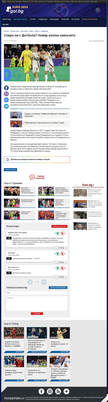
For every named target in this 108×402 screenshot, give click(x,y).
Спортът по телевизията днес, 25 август (59, 344)
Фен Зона (20, 380)
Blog (76, 1)
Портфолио (99, 397)
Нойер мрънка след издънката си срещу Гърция (44, 123)
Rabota (67, 1)
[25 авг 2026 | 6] (37, 333)
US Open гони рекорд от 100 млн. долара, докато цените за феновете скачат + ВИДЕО (59, 373)
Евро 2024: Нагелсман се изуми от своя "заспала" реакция (27, 190)
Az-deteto (72, 1)
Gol (32, 1)
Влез (52, 287)
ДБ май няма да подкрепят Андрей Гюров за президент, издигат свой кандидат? (88, 227)
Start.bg (80, 1)
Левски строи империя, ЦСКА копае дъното (14, 372)
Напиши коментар (40, 177)
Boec (96, 1)
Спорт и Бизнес (63, 380)
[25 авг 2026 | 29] (14, 361)
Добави (37, 313)
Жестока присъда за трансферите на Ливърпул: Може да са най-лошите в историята (36, 344)
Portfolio (68, 399)
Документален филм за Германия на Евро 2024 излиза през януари (61, 190)
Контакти (62, 397)
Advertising (61, 399)
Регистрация (60, 287)
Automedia (56, 1)
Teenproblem (50, 1)
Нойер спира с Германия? (26, 212)
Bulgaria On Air (26, 1)
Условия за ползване (88, 397)
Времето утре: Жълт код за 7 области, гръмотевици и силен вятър (95, 192)
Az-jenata (40, 1)
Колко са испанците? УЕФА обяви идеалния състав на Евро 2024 (61, 215)
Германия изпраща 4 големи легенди (27, 200)
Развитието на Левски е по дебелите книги (37, 372)
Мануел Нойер (10, 169)
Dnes (13, 1)
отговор (61, 248)
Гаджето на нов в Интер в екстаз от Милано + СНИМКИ (12, 344)
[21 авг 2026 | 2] (60, 361)
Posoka (92, 1)
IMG (4, 1)
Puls (45, 1)
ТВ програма (64, 352)
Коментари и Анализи (38, 352)
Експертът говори (40, 380)
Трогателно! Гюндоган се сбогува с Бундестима (59, 202)
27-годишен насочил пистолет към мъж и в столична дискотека (95, 214)
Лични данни (76, 399)
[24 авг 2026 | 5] (37, 361)
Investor (9, 1)
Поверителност (76, 397)
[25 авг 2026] (14, 333)
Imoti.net (62, 1)
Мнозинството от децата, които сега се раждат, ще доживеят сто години (95, 204)
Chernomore (86, 1)
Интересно (19, 352)
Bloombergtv (19, 1)
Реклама (68, 397)
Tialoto (35, 1)
